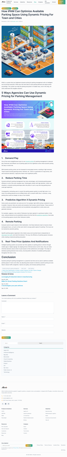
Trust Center (26, 431)
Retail (47, 415)
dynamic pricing (30, 161)
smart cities (23, 268)
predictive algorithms (42, 215)
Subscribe (29, 445)
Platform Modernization (29, 417)
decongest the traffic (7, 235)
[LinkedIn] (5, 404)
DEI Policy (63, 450)
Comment (4, 301)
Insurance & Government (51, 417)
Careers (25, 428)
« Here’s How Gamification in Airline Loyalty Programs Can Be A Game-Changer (21, 270)
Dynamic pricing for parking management (10, 268)
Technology (15, 8)
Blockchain (6, 356)
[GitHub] (8, 404)
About (25, 426)
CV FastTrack (26, 415)
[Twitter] (3, 404)
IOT (4, 365)
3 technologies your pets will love (12, 285)
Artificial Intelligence (6, 8)
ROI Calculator (47, 2)
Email (3, 323)
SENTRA (3, 413)
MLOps (25, 420)
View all (47, 420)
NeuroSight (4, 417)
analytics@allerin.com (7, 398)
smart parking (31, 268)
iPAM (3, 415)
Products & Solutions (9, 2)
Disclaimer (63, 445)
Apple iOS (6, 350)
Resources (29, 2)
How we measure (5, 428)
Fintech (5, 363)
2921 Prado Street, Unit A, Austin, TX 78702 (12, 400)
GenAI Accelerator (27, 413)
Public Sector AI (8, 370)
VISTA (3, 411)
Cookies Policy (56, 445)
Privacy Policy (16, 447)
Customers (4, 431)
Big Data (6, 354)
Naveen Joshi (15, 21)
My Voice (6, 367)
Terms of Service (48, 445)
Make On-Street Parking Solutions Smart (14, 281)
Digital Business (8, 361)
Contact (54, 2)
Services (16, 2)
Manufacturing (49, 411)
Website (3, 330)
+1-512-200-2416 (7, 395)
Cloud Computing (8, 359)
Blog (35, 2)
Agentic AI (26, 411)
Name (3, 316)
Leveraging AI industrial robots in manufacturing (17, 277)
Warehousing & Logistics (51, 413)
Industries (22, 2)
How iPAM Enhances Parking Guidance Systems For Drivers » (17, 272)
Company (40, 2)
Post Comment (6, 337)
